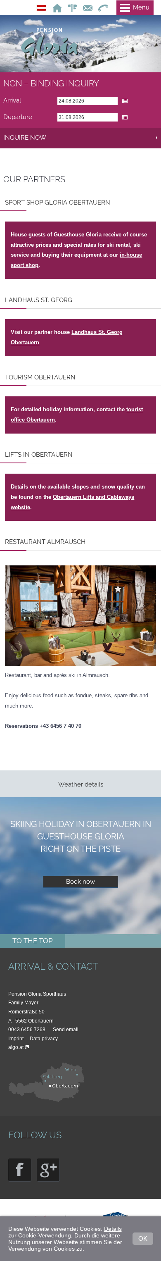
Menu (141, 7)
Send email (65, 1029)
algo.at (16, 1047)
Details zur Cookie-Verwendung (65, 1232)
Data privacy (44, 1039)
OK (142, 1238)
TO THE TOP (32, 941)
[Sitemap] (70, 7)
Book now (80, 881)
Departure (17, 117)
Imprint (16, 1039)
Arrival (12, 100)
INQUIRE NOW (24, 137)
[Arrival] (47, 1100)
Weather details (80, 784)
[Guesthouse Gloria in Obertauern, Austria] (55, 7)
